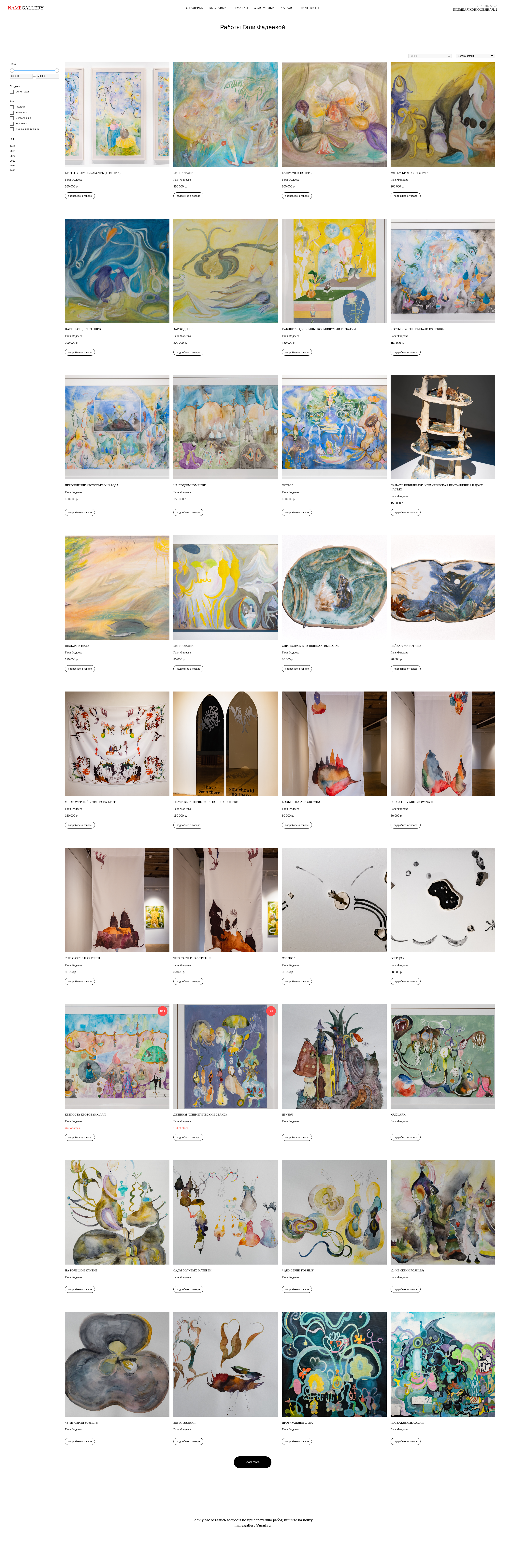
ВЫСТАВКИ (218, 7)
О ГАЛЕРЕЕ (194, 7)
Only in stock (22, 91)
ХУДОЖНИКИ (264, 7)
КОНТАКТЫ (310, 7)
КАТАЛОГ (288, 7)
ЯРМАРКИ (240, 7)
